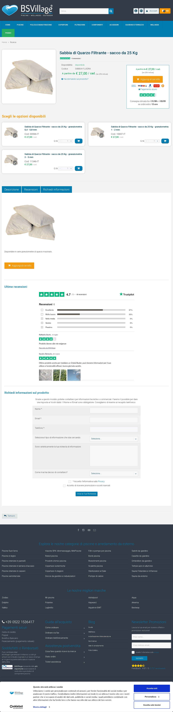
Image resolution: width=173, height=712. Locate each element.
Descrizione (11, 189)
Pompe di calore (95, 576)
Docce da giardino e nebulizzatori (60, 576)
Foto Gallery (93, 650)
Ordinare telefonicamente (56, 638)
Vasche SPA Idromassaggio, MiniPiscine (63, 551)
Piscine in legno (9, 556)
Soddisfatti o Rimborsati (20, 648)
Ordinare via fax (52, 633)
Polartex (49, 602)
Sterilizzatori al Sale (97, 571)
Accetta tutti (152, 688)
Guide (90, 627)
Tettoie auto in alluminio (142, 566)
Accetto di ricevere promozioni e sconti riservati (88, 485)
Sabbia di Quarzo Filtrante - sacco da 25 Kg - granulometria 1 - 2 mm (139, 128)
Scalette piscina (95, 566)
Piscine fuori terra (10, 551)
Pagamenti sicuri (14, 628)
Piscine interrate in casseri (13, 571)
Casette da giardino (140, 556)
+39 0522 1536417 (19, 622)
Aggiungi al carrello (150, 79)
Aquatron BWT (94, 607)
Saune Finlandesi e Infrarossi (144, 571)
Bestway (136, 607)
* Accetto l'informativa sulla (88, 481)
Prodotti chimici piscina (55, 561)
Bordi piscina (94, 556)
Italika (4, 607)
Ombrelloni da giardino (142, 561)
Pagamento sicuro (148, 89)
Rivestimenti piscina (97, 561)
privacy (156, 652)
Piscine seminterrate (11, 576)
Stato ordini (50, 656)
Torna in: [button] (11, 516)
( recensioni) (157, 668)
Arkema (135, 602)
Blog (91, 622)
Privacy (101, 481)
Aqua (134, 597)
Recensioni (31, 189)
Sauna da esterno (140, 576)
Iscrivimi (139, 658)
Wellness (91, 632)
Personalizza (150, 697)
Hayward (92, 602)
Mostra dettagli (40, 707)
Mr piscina (49, 597)
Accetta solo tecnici (152, 705)
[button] (151, 11)
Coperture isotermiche (55, 566)
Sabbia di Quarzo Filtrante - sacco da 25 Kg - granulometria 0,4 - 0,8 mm (53, 128)
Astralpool (93, 597)
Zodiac (5, 597)
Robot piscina (51, 556)
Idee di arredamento (96, 646)
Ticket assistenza (53, 662)
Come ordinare (52, 627)
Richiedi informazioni (56, 189)
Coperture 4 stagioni (54, 571)
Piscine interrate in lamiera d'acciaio (18, 566)
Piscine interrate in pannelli (13, 561)
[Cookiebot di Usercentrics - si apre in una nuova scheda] (16, 707)
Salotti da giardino (140, 551)
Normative (92, 641)
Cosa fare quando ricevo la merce (60, 651)
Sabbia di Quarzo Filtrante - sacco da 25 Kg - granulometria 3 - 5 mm (53, 155)
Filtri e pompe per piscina (99, 551)
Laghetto (49, 607)
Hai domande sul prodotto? (75, 79)
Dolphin (5, 602)
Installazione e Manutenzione (99, 636)
